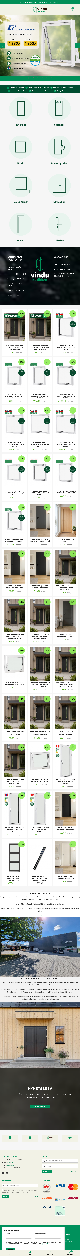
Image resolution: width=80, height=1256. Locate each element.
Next (77, 45)
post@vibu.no (65, 269)
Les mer (36, 1196)
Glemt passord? (74, 1171)
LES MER (40, 916)
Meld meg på (40, 1106)
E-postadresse (40, 1234)
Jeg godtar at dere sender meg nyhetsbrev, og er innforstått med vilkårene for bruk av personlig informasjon (19, 1191)
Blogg (67, 1234)
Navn (8, 1234)
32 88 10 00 (66, 264)
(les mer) (45, 1244)
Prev (2, 45)
